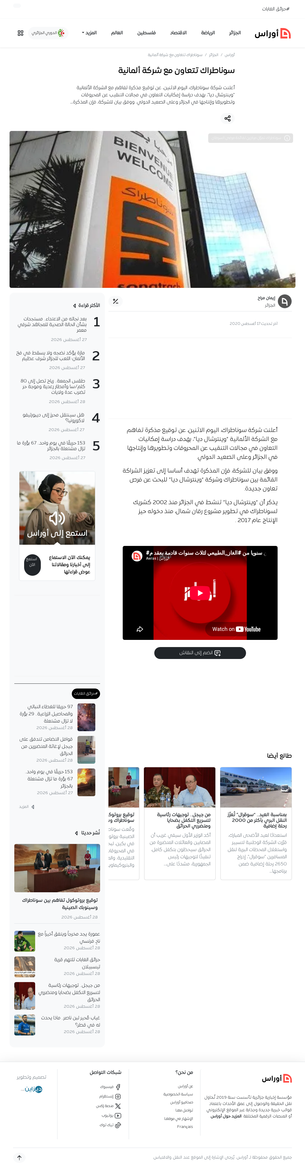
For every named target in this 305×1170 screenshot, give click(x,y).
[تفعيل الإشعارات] (17, 6)
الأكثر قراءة (89, 306)
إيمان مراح (266, 298)
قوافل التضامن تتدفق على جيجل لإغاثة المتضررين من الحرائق (46, 747)
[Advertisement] (200, 378)
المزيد (24, 807)
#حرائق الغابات (276, 9)
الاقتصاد (178, 33)
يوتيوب (108, 1115)
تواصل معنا (184, 1110)
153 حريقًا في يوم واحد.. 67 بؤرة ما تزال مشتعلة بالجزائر (49, 779)
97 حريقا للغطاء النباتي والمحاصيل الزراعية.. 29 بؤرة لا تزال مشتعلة (46, 714)
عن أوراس (185, 1086)
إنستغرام (106, 1096)
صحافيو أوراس (181, 1102)
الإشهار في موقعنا (178, 1119)
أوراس (230, 55)
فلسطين (146, 33)
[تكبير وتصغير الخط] (115, 301)
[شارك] (227, 118)
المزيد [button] (91, 33)
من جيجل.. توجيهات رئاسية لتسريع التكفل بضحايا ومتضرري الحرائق (69, 993)
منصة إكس (105, 1106)
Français (185, 1127)
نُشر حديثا (90, 833)
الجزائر (235, 33)
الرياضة (208, 33)
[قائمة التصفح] (20, 33)
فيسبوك (107, 1087)
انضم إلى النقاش (196, 653)
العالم (117, 33)
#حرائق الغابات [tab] (86, 693)
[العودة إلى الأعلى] (19, 1158)
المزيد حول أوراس (226, 1116)
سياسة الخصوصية (178, 1094)
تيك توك (107, 1125)
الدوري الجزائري (45, 33)
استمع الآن (31, 562)
